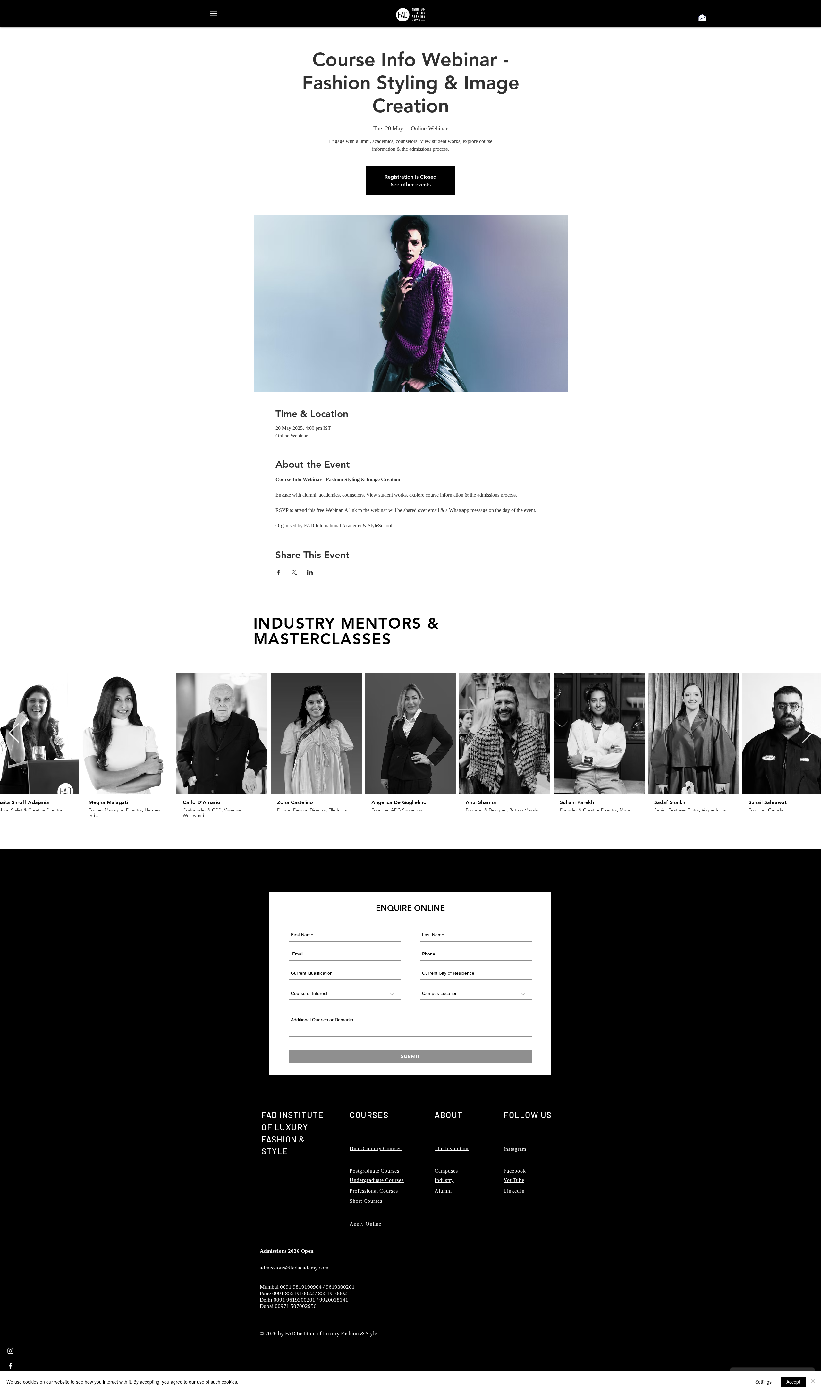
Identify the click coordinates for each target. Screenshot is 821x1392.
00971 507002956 (296, 1306)
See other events (411, 185)
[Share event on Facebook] (278, 572)
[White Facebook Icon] (10, 1366)
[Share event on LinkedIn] (310, 572)
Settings (763, 1382)
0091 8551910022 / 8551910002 (309, 1293)
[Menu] (213, 13)
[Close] (813, 1382)
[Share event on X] (294, 572)
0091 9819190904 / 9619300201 (317, 1287)
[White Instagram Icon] (10, 1351)
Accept (793, 1382)
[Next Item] (807, 734)
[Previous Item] (13, 734)
